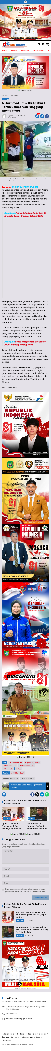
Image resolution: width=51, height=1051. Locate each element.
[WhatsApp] (47, 794)
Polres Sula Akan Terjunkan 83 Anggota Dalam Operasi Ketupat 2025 (25, 214)
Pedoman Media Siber (30, 1037)
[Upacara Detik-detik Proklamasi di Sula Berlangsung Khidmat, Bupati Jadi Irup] (13, 814)
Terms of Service (9, 1037)
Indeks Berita (8, 1034)
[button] (39, 44)
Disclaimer (6, 1040)
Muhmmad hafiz (27, 766)
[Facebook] (32, 794)
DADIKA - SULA (18, 773)
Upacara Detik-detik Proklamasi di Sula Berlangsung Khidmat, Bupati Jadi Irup (12, 826)
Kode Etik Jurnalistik (37, 1034)
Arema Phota (16, 763)
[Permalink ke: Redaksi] (5, 116)
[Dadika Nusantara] (14, 44)
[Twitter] (37, 794)
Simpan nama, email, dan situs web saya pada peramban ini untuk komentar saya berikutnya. (25, 890)
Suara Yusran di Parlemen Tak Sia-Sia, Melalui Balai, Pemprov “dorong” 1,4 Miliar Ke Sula (36, 826)
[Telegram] (42, 794)
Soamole (9, 769)
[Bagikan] (47, 116)
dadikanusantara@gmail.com (19, 1018)
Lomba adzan (10, 766)
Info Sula (6, 99)
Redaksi (10, 115)
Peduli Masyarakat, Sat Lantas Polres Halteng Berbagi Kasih (25, 343)
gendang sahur (33, 763)
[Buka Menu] (43, 44)
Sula (19, 769)
